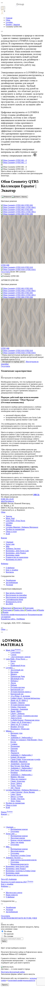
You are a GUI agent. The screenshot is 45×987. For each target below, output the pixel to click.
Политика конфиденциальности (14, 614)
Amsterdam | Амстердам (20, 764)
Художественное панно (20, 705)
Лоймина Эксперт (13, 548)
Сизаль (13, 655)
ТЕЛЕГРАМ (6, 918)
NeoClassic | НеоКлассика (21, 770)
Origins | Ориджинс (18, 707)
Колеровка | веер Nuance (16, 869)
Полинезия (15, 746)
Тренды (9, 516)
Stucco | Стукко (17, 796)
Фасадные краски (18, 838)
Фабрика (4, 564)
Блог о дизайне (12, 570)
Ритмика (14, 772)
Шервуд (14, 674)
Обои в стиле (11, 532)
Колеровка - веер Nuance (16, 553)
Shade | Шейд (16, 711)
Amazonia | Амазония (19, 709)
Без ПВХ (9, 604)
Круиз (13, 661)
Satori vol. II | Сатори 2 (20, 724)
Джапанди (15, 753)
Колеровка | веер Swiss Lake (17, 866)
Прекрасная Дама (18, 676)
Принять (5, 985)
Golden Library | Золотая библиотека (25, 698)
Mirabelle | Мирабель (19, 762)
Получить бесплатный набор (13, 972)
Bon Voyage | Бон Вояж (20, 766)
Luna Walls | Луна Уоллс (15, 521)
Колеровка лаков (12, 555)
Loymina (9, 523)
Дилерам (9, 585)
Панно (7, 812)
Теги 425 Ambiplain (9, 879)
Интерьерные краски (19, 829)
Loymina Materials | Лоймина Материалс (22, 527)
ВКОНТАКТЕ (17, 918)
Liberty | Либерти (17, 713)
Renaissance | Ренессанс (20, 729)
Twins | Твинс (16, 786)
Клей (8, 534)
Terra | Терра (16, 801)
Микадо (14, 751)
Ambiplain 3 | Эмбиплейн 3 (21, 755)
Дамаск (14, 735)
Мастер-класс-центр (14, 893)
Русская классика (18, 687)
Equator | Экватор (18, 703)
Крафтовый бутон (18, 665)
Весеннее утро (16, 733)
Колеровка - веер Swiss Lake (17, 551)
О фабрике (10, 568)
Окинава (14, 748)
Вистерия (14, 672)
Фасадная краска (17, 851)
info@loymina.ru (7, 501)
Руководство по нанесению (17, 557)
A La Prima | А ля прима (20, 696)
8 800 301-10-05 (7, 499)
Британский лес (17, 694)
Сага (12, 663)
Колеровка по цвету (14, 559)
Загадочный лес (17, 670)
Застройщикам (12, 582)
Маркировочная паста (20, 864)
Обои (3, 512)
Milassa (9, 525)
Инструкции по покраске (16, 597)
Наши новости (12, 895)
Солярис (14, 744)
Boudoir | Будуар (17, 727)
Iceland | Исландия (18, 757)
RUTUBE (28, 918)
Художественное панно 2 (21, 692)
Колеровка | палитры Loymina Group (21, 871)
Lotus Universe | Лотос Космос (23, 792)
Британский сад (17, 689)
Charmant (9, 542)
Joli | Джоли (15, 788)
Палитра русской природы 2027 (17, 882)
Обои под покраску (19, 779)
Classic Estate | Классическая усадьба (25, 759)
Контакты (10, 572)
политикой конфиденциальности (21, 980)
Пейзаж (14, 685)
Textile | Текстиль (17, 799)
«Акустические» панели (20, 657)
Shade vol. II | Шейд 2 (19, 700)
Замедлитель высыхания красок (24, 860)
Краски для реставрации (21, 840)
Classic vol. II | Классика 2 (21, 722)
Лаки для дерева (17, 842)
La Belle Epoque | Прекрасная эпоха (25, 720)
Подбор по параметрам (15, 529)
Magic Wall (10, 518)
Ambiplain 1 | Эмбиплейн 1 (21, 775)
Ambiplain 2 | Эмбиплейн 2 (21, 768)
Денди (13, 683)
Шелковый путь (17, 679)
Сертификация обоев (14, 599)
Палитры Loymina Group (21, 855)
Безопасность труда (14, 602)
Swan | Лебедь (16, 783)
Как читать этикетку (14, 593)
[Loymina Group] (12, 5)
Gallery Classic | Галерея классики (24, 716)
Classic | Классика (18, 781)
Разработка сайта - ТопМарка (13, 619)
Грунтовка (15, 831)
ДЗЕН (34, 918)
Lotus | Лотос (16, 794)
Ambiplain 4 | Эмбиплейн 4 (21, 737)
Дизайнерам (11, 580)
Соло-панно (15, 652)
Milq (7, 546)
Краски (4, 538)
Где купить (5, 916)
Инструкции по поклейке (16, 595)
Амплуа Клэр (16, 718)
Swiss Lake (10, 544)
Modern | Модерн (17, 777)
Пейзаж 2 (14, 681)
